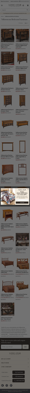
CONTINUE (22, 202)
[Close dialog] (28, 189)
